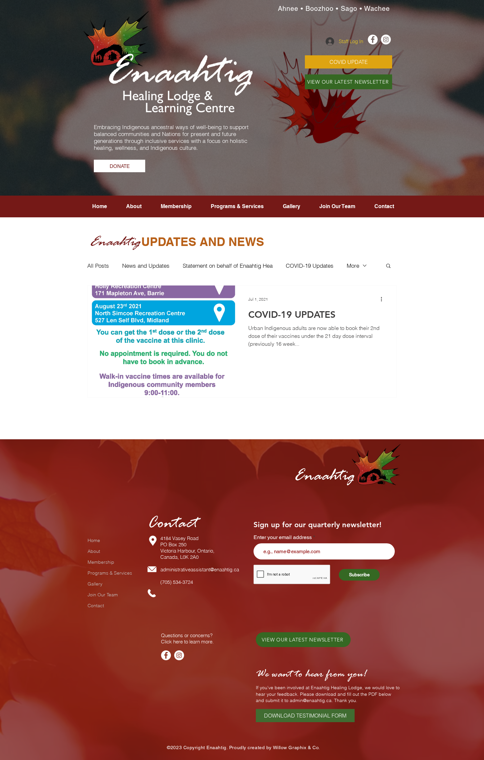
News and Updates (146, 265)
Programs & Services (110, 573)
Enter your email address (283, 537)
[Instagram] (179, 655)
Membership (101, 562)
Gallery (95, 584)
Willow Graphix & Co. (296, 747)
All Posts (98, 265)
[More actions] (384, 299)
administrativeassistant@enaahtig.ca (199, 569)
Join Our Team (103, 595)
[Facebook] (166, 655)
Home (94, 540)
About (94, 551)
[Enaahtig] (373, 39)
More (353, 265)
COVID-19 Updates (310, 265)
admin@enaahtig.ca (311, 700)
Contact (96, 606)
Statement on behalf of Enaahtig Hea (228, 265)
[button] (337, 206)
